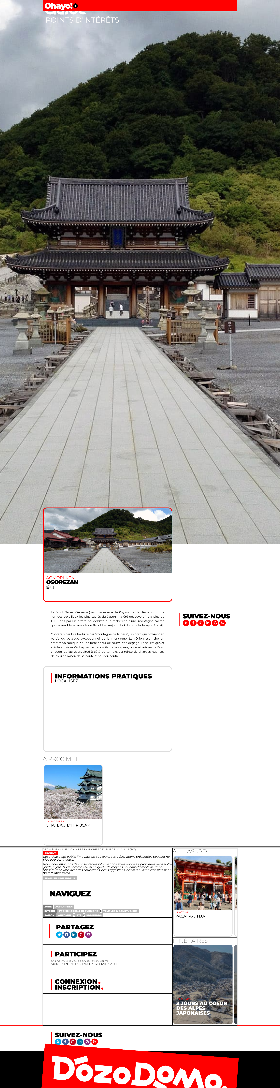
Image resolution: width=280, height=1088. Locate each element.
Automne (64, 915)
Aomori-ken (64, 906)
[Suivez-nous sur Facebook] (193, 622)
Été (78, 915)
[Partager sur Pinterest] (81, 934)
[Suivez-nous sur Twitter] (186, 622)
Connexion (76, 981)
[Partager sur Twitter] (59, 934)
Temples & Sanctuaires (120, 911)
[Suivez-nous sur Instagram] (201, 622)
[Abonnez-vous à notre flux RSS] (222, 622)
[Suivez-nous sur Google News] (215, 622)
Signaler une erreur (59, 878)
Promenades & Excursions (78, 911)
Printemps (94, 915)
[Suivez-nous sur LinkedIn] (208, 622)
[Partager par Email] (88, 934)
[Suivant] (231, 896)
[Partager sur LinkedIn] (74, 934)
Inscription (77, 987)
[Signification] (75, 5)
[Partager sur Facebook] (66, 934)
